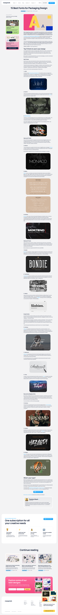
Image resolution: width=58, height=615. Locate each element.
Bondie (25, 251)
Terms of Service (14, 611)
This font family (48, 404)
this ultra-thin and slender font (34, 73)
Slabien (38, 297)
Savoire (50, 94)
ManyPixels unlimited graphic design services (36, 487)
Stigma (25, 454)
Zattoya (25, 328)
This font (42, 431)
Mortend (25, 216)
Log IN (40, 2)
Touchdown (26, 275)
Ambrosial (25, 354)
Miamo (25, 173)
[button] (15, 2)
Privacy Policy (19, 611)
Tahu (44, 376)
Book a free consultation (28, 494)
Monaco (51, 147)
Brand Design (23, 11)
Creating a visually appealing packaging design (31, 36)
